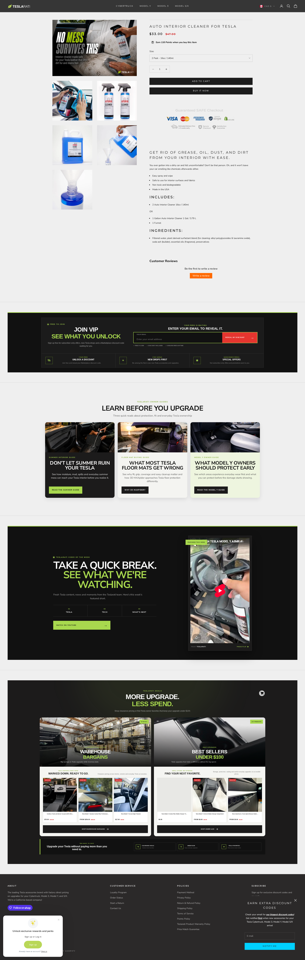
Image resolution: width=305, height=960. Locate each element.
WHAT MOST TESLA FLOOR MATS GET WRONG (152, 465)
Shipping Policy (184, 908)
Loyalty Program (118, 892)
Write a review (201, 275)
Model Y (145, 6)
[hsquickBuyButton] (262, 693)
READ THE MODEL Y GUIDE (211, 490)
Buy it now (201, 90)
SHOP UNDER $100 (207, 829)
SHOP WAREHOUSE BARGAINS (93, 829)
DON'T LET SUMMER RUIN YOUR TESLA (80, 465)
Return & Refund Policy (188, 903)
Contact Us (115, 908)
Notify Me (270, 946)
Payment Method (185, 892)
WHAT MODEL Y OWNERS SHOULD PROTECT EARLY (225, 465)
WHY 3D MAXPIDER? (135, 490)
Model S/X (182, 6)
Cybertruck (124, 6)
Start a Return (117, 903)
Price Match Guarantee (188, 929)
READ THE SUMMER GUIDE (65, 490)
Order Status (116, 897)
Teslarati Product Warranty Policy (193, 924)
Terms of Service (185, 913)
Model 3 (163, 6)
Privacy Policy (184, 897)
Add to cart (201, 81)
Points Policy (183, 918)
